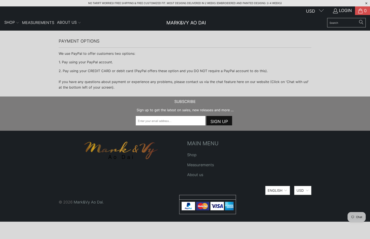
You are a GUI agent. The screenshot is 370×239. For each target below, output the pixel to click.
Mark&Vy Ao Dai (88, 202)
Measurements (200, 165)
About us (195, 174)
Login (345, 10)
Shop (192, 155)
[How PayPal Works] (208, 209)
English (275, 190)
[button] (11, 22)
